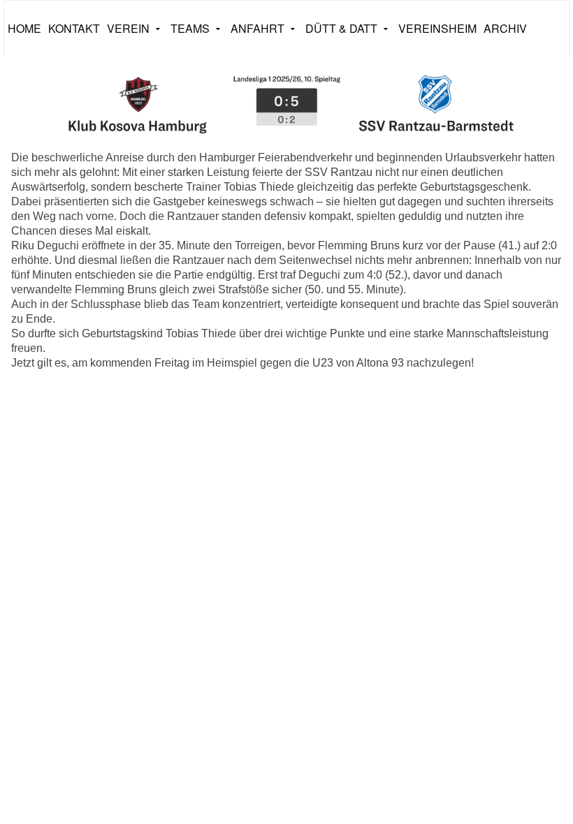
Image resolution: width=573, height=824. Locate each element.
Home (24, 28)
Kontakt (74, 28)
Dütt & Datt (341, 28)
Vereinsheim (437, 28)
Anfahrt (257, 28)
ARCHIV (505, 28)
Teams (190, 28)
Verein (128, 28)
